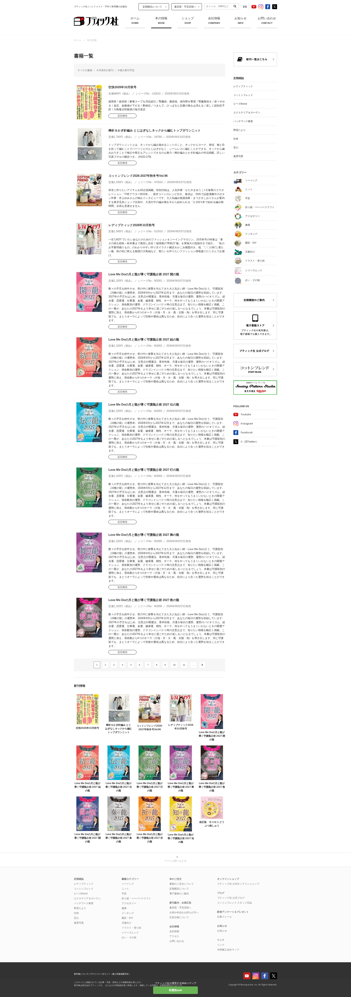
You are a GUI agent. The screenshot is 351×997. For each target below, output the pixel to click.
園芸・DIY (127, 918)
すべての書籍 (85, 70)
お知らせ (240, 20)
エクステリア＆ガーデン (246, 112)
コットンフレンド (243, 95)
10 (174, 665)
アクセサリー (129, 903)
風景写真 (238, 156)
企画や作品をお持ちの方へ (184, 912)
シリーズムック (130, 932)
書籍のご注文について (181, 883)
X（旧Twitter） (250, 441)
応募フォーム (224, 916)
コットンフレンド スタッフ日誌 (234, 902)
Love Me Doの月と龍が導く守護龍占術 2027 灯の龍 (143, 469)
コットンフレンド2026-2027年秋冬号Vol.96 (138, 175)
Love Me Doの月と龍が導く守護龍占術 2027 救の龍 (143, 600)
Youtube (246, 414)
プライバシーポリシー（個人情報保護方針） (110, 974)
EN (245, 7)
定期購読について (152, 6)
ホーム (135, 20)
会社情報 (214, 20)
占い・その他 (129, 937)
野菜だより (239, 130)
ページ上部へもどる (175, 860)
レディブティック (243, 86)
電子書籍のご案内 (179, 893)
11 (184, 665)
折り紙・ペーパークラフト (136, 898)
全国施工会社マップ (228, 949)
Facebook (247, 432)
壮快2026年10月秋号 (122, 87)
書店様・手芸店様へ (185, 6)
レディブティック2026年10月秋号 (131, 225)
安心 (235, 147)
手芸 (124, 893)
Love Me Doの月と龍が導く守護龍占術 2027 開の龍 (143, 274)
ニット (125, 888)
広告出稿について (179, 917)
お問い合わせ (267, 20)
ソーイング (128, 883)
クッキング (128, 913)
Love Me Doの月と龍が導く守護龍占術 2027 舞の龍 (143, 534)
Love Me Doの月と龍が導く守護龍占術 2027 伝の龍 (143, 404)
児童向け (126, 922)
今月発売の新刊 (104, 70)
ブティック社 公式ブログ (231, 897)
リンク (220, 944)
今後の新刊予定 (125, 70)
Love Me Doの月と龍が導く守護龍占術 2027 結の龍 (143, 339)
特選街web (175, 990)
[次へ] (202, 665)
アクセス (174, 936)
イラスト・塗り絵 (131, 927)
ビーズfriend (240, 103)
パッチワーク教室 (243, 121)
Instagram (247, 423)
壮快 (235, 138)
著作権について (81, 974)
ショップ (188, 20)
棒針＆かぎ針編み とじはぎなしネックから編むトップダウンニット (154, 130)
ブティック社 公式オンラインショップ (238, 883)
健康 (124, 908)
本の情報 (161, 20)
